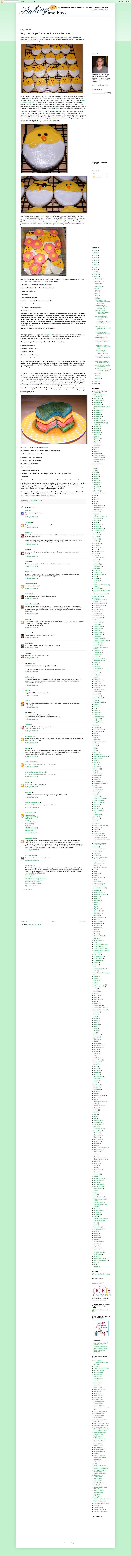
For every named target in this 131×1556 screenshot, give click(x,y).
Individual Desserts (99, 861)
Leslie (57, 108)
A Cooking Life (98, 400)
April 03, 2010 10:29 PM (31, 658)
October (97, 283)
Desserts (96, 704)
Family (95, 746)
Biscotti (96, 476)
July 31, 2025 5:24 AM (31, 885)
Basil (95, 466)
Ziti (94, 1264)
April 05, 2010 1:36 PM (31, 719)
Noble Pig (96, 1453)
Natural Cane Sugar (99, 946)
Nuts (95, 966)
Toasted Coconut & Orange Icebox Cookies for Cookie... (102, 301)
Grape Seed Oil (98, 810)
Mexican (96, 919)
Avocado (96, 447)
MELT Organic (97, 913)
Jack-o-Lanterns (98, 863)
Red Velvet (96, 1093)
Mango (96, 904)
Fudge (95, 771)
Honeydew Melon (98, 849)
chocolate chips (98, 596)
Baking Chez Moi (98, 455)
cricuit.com (28, 865)
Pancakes (32, 502)
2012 (95, 272)
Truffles (96, 1216)
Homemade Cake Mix (100, 838)
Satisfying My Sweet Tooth (101, 1468)
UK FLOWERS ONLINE (31, 762)
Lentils (95, 879)
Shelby (27, 782)
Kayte (27, 748)
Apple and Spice (98, 1374)
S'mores (96, 1108)
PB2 (95, 1001)
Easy (95, 733)
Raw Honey (97, 1089)
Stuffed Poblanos (98, 1178)
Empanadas (97, 739)
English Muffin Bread (99, 742)
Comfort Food (98, 634)
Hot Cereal (97, 853)
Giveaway (96, 792)
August (97, 288)
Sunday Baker (97, 1497)
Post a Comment (28, 889)
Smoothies (97, 1141)
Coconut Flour (98, 626)
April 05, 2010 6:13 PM (31, 731)
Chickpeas (96, 580)
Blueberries (97, 491)
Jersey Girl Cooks (98, 1434)
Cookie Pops (97, 652)
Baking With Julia (98, 457)
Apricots (96, 441)
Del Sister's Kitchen (99, 1413)
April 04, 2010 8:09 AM (31, 685)
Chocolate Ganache (99, 603)
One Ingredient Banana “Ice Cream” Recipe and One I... (102, 323)
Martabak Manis (65, 846)
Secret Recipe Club (99, 1129)
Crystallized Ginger (99, 689)
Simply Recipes (98, 1478)
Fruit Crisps (97, 767)
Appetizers (96, 430)
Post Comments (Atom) (34, 924)
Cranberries (97, 679)
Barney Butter (97, 464)
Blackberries (97, 482)
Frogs (95, 760)
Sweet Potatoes (98, 1188)
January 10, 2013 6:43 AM (32, 807)
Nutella (96, 964)
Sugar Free (97, 1182)
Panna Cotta (97, 995)
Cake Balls (96, 535)
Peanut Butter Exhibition (100, 1010)
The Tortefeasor (98, 1507)
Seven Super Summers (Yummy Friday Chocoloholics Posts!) (100, 1471)
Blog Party (96, 487)
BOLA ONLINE (29, 855)
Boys (95, 495)
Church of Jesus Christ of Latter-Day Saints (101, 1343)
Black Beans (97, 480)
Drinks (95, 725)
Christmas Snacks (99, 605)
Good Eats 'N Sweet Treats (101, 1423)
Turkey (96, 1225)
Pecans (96, 1018)
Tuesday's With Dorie (100, 1218)
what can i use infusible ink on (33, 883)
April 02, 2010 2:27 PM (31, 544)
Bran (95, 497)
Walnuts (96, 1243)
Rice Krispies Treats (99, 1101)
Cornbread (97, 671)
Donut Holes (97, 712)
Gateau (96, 779)
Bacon (95, 449)
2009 (95, 381)
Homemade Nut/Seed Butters (102, 840)
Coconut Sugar (98, 632)
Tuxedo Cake (97, 1227)
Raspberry (96, 1085)
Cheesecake (97, 566)
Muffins (96, 938)
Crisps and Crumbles (99, 685)
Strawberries (97, 1170)
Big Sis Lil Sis (97, 1393)
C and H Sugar (98, 530)
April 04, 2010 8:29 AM (31, 695)
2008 (95, 383)
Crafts (95, 677)
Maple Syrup (97, 909)
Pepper (96, 1022)
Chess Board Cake (99, 574)
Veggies (96, 1239)
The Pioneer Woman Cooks (101, 1503)
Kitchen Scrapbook (99, 1441)
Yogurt (95, 1262)
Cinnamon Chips (98, 616)
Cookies (27, 502)
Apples (95, 437)
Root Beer (96, 1103)
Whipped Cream (98, 1250)
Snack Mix (96, 1143)
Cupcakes (96, 694)
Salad (95, 1112)
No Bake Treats (98, 958)
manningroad (97, 1443)
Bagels (95, 451)
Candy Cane (97, 543)
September (98, 286)
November (98, 281)
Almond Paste (97, 416)
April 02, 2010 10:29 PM (31, 637)
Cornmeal (96, 673)
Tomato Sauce (98, 1210)
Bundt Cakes (97, 518)
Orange (96, 980)
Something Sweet (98, 1483)
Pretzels (96, 1066)
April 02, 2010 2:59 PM (31, 556)
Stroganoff (97, 1174)
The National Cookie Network (102, 1499)
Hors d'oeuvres (98, 851)
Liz (26, 701)
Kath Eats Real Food (99, 1439)
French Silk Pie (98, 758)
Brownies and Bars (99, 507)
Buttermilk (96, 526)
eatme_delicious (30, 604)
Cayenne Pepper (98, 557)
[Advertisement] (57, 21)
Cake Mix (96, 537)
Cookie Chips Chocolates (101, 640)
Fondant (96, 752)
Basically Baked (98, 1391)
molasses (96, 932)
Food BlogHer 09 (98, 754)
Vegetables (97, 1235)
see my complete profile (100, 85)
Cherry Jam (97, 572)
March (97, 373)
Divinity (96, 710)
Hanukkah (96, 823)
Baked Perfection (98, 1379)
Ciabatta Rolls (98, 609)
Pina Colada (97, 1035)
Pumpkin (96, 1074)
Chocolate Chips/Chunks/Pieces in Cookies (100, 600)
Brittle (95, 503)
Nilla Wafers (97, 954)
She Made (96, 1133)
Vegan (95, 1233)
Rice (95, 1099)
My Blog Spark (98, 940)
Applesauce (97, 439)
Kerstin (27, 633)
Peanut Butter (97, 1005)
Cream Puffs (97, 683)
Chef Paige (97, 568)
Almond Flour (97, 412)
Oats (95, 971)
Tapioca (96, 1193)
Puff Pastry (97, 1070)
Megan (27, 619)
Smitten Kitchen (98, 1481)
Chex (95, 576)
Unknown (28, 522)
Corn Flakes (97, 666)
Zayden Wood (29, 838)
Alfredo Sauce (97, 404)
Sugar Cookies (98, 1180)
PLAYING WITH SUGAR (100, 1466)
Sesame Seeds (98, 1131)
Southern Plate (98, 1485)
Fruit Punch (97, 769)
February (98, 376)
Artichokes (97, 443)
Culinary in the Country (100, 1411)
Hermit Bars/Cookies (99, 833)
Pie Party (96, 1030)
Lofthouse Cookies (99, 886)
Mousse (96, 934)
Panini (95, 993)
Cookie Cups (97, 643)
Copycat (96, 662)
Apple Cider (97, 434)
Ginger (95, 785)
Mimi (26, 510)
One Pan (96, 976)
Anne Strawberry (98, 1372)
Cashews (96, 553)
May (96, 295)
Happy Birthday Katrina (100, 825)
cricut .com (28, 876)
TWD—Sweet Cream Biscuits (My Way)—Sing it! (102, 328)
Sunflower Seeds (98, 1184)
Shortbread (97, 1135)
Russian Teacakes (99, 1106)
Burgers (96, 522)
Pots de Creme (98, 1060)
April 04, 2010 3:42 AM (31, 671)
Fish (95, 750)
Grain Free (96, 804)
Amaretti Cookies (98, 420)
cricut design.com (30, 875)
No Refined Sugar (98, 960)
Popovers (96, 1051)
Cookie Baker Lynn (99, 1401)
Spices (95, 1156)
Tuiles (95, 1223)
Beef (95, 470)
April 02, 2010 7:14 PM (31, 588)
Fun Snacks (97, 775)
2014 (95, 267)
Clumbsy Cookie (98, 1399)
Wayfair (96, 1246)
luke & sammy (29, 583)
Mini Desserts (97, 927)
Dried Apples (97, 721)
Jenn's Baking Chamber (100, 1432)
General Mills (97, 781)
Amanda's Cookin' (99, 1370)
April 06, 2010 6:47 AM (31, 743)
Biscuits (96, 478)
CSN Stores (97, 691)
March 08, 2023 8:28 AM (32, 860)
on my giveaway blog (52, 37)
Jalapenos (96, 865)
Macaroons (97, 898)
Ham (95, 821)
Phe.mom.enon (98, 1459)
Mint (95, 929)
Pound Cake (97, 1062)
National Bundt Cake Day (101, 944)
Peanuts (96, 1012)
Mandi (95, 902)
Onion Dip (96, 978)
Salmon (96, 1114)
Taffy (95, 1190)
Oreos (95, 982)
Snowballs (96, 1151)
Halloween (96, 819)
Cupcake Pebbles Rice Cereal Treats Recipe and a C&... (101, 317)
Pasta (95, 997)
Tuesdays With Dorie (99, 1220)
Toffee (95, 1208)
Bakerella (96, 1381)
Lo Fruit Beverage (98, 884)
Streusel (96, 1172)
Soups (95, 1153)
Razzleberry (97, 1091)
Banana (96, 461)
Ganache (96, 777)
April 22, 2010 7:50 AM (31, 766)
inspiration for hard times (32, 881)
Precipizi (96, 1064)
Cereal (95, 560)
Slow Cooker (97, 1139)
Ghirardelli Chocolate (100, 783)
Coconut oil (97, 630)
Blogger (73, 1543)
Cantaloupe (97, 545)
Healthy (96, 831)
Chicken (96, 578)
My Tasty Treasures (99, 1451)
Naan (95, 942)
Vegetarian (97, 1237)
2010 (95, 277)
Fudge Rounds (98, 773)
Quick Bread (97, 1078)
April (96, 298)
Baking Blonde (98, 1387)
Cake (95, 532)
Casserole (96, 555)
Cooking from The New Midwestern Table (100, 659)
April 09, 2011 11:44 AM (31, 797)
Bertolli (96, 472)
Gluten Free (97, 796)
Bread (95, 499)
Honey (95, 847)
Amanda (51, 108)
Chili (95, 582)
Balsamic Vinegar (98, 459)
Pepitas (96, 1020)
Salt (95, 1118)
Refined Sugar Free (99, 1095)
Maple (95, 907)
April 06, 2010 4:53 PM (31, 756)
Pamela (27, 594)
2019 (95, 255)
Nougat (96, 962)
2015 (95, 265)
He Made (96, 829)
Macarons (96, 896)
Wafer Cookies (98, 1241)
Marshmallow (97, 911)
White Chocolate (98, 1252)
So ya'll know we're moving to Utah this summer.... (103, 369)
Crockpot (96, 687)
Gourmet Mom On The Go (101, 1425)
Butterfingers (97, 524)
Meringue (96, 915)
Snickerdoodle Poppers (100, 1147)
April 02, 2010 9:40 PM (31, 614)
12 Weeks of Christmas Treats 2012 (100, 395)
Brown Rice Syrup (98, 505)
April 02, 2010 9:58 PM (31, 627)
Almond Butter (98, 410)
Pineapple (96, 1037)
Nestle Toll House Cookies (101, 948)
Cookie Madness (98, 1404)
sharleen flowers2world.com (34, 772)
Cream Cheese (98, 681)
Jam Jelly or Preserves (100, 867)
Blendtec (96, 484)
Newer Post (24, 921)
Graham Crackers (99, 802)
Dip (94, 708)
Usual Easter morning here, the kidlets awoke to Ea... (102, 361)
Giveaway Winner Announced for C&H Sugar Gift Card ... (101, 307)
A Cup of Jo (97, 1366)
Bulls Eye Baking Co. (99, 516)
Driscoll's (96, 727)
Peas (95, 1016)
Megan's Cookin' (98, 1445)
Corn (95, 664)
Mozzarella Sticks (98, 936)
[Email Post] (40, 500)
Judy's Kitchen (97, 1437)
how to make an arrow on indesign (35, 878)
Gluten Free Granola (99, 798)
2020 (95, 253)
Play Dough (97, 1043)
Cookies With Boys (99, 1406)
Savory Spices (98, 1124)
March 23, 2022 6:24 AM (32, 850)
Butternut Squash (98, 528)
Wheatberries (97, 1248)
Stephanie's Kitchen (99, 1490)
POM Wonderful (98, 1045)
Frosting (96, 762)
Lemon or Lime (98, 877)
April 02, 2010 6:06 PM (31, 566)
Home (53, 921)
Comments (97, 177)
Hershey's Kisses (98, 835)
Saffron (96, 1110)
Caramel (96, 547)
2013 (95, 269)
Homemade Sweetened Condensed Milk (100, 844)
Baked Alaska (97, 453)
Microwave (97, 925)
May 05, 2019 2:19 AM (31, 833)
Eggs (95, 737)
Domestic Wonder (99, 1415)
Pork (95, 1055)
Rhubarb (96, 1097)
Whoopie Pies (97, 1256)
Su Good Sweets (98, 1492)
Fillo (95, 748)
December (98, 279)
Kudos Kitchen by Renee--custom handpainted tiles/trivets (101, 1350)
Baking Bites (97, 1385)
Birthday (96, 474)
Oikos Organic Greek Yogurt (101, 973)
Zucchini (96, 1266)
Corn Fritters (97, 669)
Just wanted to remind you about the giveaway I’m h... (102, 357)
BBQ (95, 468)
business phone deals (32, 802)
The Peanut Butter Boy (100, 1501)
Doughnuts (97, 719)
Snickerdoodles (98, 1149)
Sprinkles (96, 1163)
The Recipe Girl (98, 1505)
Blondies (96, 489)
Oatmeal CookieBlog (99, 1455)
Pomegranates (98, 1047)
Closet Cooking (98, 1397)
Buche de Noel (98, 509)
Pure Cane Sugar (98, 1076)
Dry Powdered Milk (99, 729)
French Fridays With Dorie (101, 756)
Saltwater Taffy (98, 1120)
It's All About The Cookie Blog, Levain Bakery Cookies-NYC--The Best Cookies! (102, 1429)
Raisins (96, 1083)
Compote (96, 636)
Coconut (96, 624)
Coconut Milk (97, 628)
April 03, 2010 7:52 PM (31, 648)
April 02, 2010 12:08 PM (31, 527)
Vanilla (95, 1231)
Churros (96, 607)
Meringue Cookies (99, 917)
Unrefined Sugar (98, 1229)
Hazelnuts (96, 827)
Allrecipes (47, 335)
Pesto (95, 1028)
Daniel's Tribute (98, 698)
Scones (96, 1126)
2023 (95, 250)
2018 (95, 257)
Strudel (96, 1176)
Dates (95, 700)
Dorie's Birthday (98, 716)
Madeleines (97, 900)
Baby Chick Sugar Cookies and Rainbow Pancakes (102, 365)
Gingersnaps (97, 790)
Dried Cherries (98, 723)
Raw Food (96, 1087)
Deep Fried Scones (99, 702)
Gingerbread (97, 787)
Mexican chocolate (99, 921)
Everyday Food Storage (100, 1346)
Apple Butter (97, 432)
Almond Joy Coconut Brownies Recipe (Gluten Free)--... (102, 333)
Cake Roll (96, 539)
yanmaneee (29, 813)
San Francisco (98, 1122)
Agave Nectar (97, 402)
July (96, 291)
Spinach (96, 1161)
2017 (95, 260)
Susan (27, 643)
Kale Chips (96, 873)
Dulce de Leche (98, 731)
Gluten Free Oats (98, 800)
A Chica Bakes (97, 1360)
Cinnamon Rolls (98, 618)
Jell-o (95, 869)
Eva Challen (28, 736)
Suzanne (28, 792)
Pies (95, 1033)
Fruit (95, 764)
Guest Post (97, 817)
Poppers (96, 1053)
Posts (96, 174)
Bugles (95, 514)
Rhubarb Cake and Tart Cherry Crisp (101, 338)
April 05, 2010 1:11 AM (31, 707)
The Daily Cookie (98, 1202)
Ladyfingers (97, 875)
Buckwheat (97, 512)
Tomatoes (96, 1212)
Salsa (95, 1116)
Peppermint (97, 1024)
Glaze (95, 794)
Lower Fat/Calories (99, 888)
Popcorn (96, 1049)
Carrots (96, 549)
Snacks (96, 1145)
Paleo (95, 989)
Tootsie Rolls (97, 1214)
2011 (95, 274)
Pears (95, 1014)
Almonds (96, 418)
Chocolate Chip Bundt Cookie (102, 590)
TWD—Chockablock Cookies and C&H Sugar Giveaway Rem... (102, 312)
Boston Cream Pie (99, 493)
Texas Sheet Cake (98, 1197)
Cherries (96, 570)
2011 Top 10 (97, 398)
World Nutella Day (99, 1258)
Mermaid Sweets (98, 1447)
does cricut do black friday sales (34, 880)
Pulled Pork (97, 1072)
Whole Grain (97, 1254)
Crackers (96, 675)
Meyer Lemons (98, 923)
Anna (26, 690)
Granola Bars (97, 808)
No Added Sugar (98, 956)
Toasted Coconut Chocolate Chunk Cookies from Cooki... (102, 352)
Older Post (82, 921)
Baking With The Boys (100, 1389)
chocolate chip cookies (100, 594)
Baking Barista (98, 1383)
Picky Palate (97, 1462)
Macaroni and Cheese (100, 894)
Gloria (27, 561)
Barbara (27, 677)
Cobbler (96, 620)
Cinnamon (97, 613)
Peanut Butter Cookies (100, 1008)
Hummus (96, 855)
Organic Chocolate (99, 987)
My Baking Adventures (100, 1449)
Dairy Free (96, 696)
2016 (95, 262)
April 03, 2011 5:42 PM (31, 787)
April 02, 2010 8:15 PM (31, 598)
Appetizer (96, 428)
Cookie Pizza (97, 650)
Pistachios (96, 1039)
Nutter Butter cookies (100, 969)
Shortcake (96, 1137)
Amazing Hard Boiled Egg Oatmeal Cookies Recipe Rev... (102, 347)
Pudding (96, 1068)
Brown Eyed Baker (99, 1395)
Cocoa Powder (98, 622)
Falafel (95, 744)
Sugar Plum (97, 1495)
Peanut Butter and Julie (100, 1457)
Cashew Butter (98, 551)
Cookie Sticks (97, 655)
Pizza (95, 1041)
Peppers (96, 1026)
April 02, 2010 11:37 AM (31, 517)
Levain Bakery (97, 881)
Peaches (96, 1003)
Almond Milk (97, 414)
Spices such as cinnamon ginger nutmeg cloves (101, 1158)
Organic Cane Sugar (99, 985)
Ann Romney (97, 426)
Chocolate (96, 588)
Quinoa (96, 1081)
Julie (26, 653)
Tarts (95, 1195)
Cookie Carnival (98, 638)
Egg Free (96, 735)
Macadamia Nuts (98, 892)
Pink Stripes (97, 1464)
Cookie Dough (98, 645)
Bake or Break (97, 1376)
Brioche (96, 501)
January (97, 378)
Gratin (95, 812)
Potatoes (96, 1058)
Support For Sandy (99, 1186)
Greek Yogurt (97, 814)
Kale (95, 871)
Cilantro (96, 611)
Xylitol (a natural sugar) (100, 1260)
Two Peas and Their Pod (100, 1511)
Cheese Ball (97, 564)
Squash (96, 1165)
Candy (95, 541)
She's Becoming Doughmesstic (98, 1475)
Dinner (95, 706)
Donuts (96, 714)
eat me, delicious (98, 1418)
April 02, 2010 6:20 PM (31, 578)
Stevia (95, 1168)
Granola (96, 806)
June (96, 293)
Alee (26, 549)
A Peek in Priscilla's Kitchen (101, 1368)
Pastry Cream (97, 999)
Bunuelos (96, 520)
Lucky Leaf (96, 890)
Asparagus (97, 445)
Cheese (96, 562)
